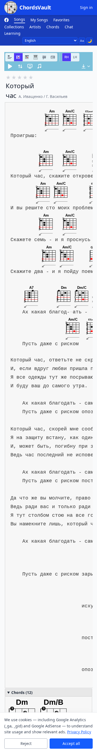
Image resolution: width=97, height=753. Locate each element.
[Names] (9, 57)
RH (66, 57)
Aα (82, 41)
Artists (35, 26)
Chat (69, 26)
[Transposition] (20, 66)
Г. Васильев (56, 96)
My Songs (39, 19)
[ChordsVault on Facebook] (6, 20)
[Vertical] (27, 57)
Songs (19, 19)
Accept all (71, 743)
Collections (14, 26)
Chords (52, 26)
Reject (26, 743)
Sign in (86, 7)
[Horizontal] (18, 57)
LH (75, 57)
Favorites (61, 19)
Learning (12, 33)
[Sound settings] (39, 66)
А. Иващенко (31, 96)
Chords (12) (22, 692)
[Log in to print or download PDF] (85, 66)
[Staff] (44, 57)
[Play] (10, 66)
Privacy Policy (79, 731)
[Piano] (35, 57)
